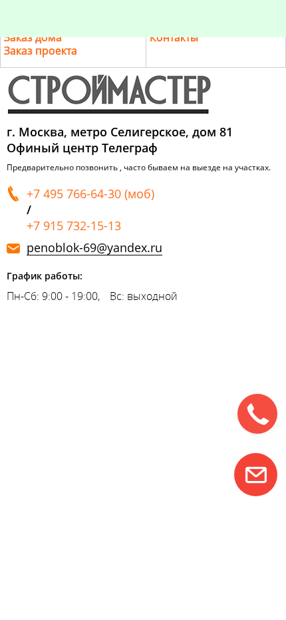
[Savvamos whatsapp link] (255, 474)
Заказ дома (33, 37)
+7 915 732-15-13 (74, 225)
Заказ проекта (40, 50)
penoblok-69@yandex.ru (94, 247)
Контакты (174, 37)
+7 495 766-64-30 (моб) (90, 194)
